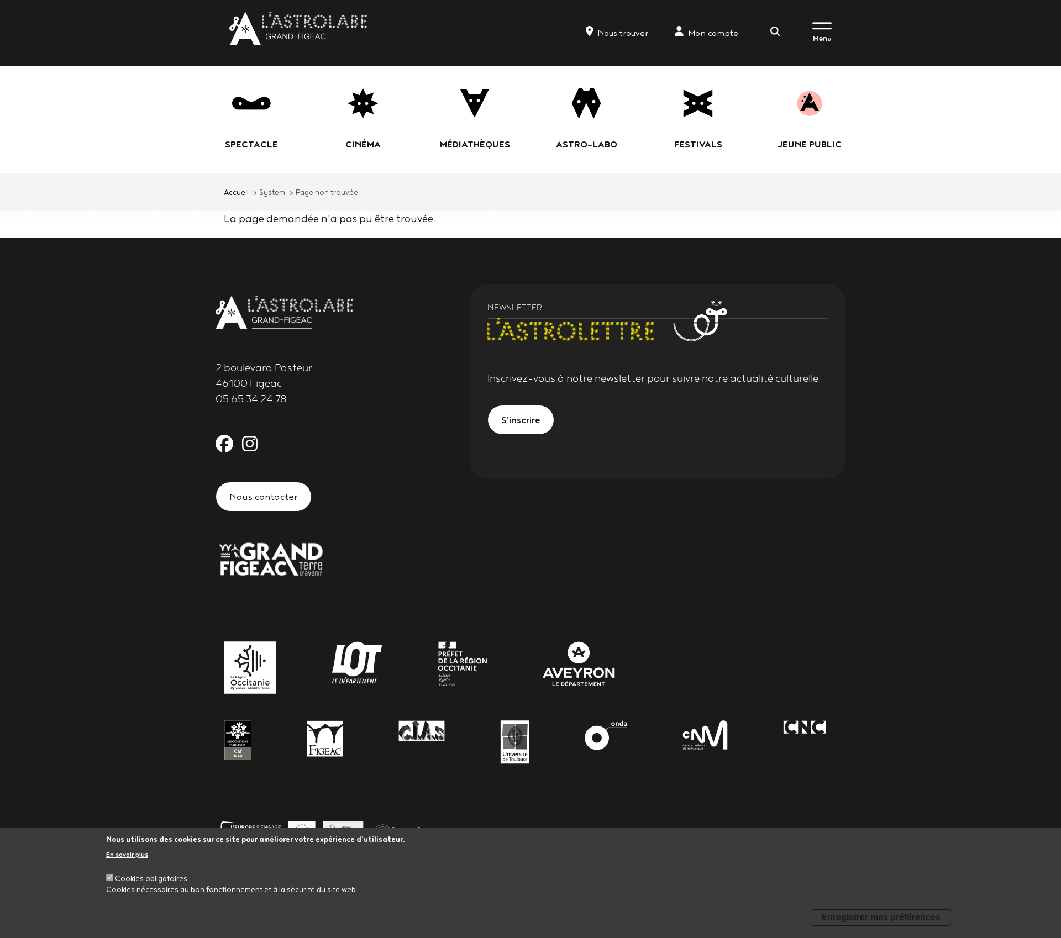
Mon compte (713, 33)
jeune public (810, 144)
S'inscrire (520, 419)
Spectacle (251, 144)
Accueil (236, 192)
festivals (698, 144)
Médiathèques (475, 144)
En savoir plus (127, 854)
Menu (822, 38)
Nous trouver (622, 33)
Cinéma (363, 144)
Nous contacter (263, 496)
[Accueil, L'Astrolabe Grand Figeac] (299, 28)
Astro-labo (586, 144)
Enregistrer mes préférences (881, 917)
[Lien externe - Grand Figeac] (271, 558)
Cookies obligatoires (151, 878)
